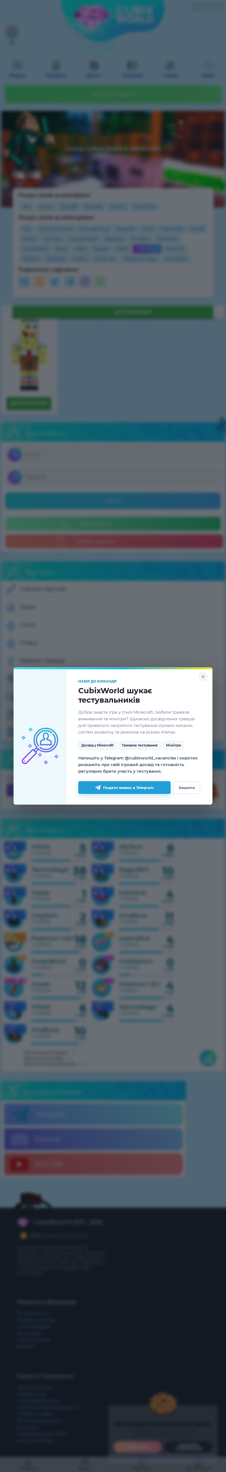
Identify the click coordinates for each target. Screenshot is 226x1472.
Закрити (187, 787)
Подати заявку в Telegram (128, 787)
